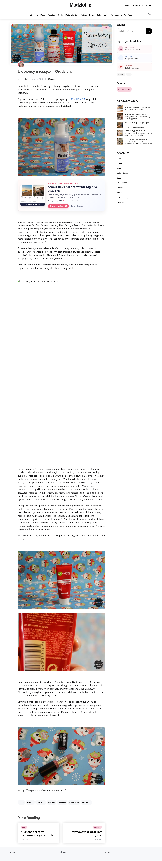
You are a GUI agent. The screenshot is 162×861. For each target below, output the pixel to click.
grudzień (62, 802)
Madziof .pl (81, 4)
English (73, 206)
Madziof (24, 79)
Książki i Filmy (122, 197)
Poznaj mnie (124, 89)
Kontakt (148, 5)
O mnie (128, 5)
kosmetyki (74, 802)
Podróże (120, 192)
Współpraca (138, 5)
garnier (51, 802)
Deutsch (80, 206)
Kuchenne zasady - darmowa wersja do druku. (38, 833)
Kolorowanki (122, 202)
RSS (128, 74)
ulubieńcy (86, 802)
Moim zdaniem (123, 173)
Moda (119, 168)
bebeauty (41, 802)
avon (21, 802)
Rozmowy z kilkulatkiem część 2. (86, 833)
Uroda (106, 27)
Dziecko (97, 827)
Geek (24, 827)
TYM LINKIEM (78, 99)
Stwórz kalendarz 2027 (58, 206)
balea (30, 802)
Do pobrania (122, 183)
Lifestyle (120, 158)
